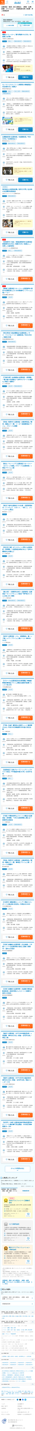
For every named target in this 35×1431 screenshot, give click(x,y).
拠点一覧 (3, 1406)
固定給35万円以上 (16, 1387)
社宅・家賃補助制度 (7, 1377)
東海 (13, 1316)
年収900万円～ (21, 1364)
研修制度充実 (6, 1304)
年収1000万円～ (29, 1364)
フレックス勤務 (29, 1371)
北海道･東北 (5, 1316)
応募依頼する (25, 279)
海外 (3, 1318)
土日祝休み (29, 1379)
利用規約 (20, 1406)
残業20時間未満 (6, 1379)
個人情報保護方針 (12, 1422)
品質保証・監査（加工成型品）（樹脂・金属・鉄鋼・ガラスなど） (16, 1298)
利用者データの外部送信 (24, 1414)
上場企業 (15, 1377)
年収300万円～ (5, 1362)
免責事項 (3, 1408)
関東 (10, 1316)
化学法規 (29, 1356)
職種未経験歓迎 (22, 1379)
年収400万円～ (13, 1362)
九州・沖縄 (30, 1316)
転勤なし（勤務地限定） (8, 1375)
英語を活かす (16, 1373)
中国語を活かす (21, 1377)
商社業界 (30, 1329)
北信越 (16, 1316)
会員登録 (2, 3)
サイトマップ (4, 1412)
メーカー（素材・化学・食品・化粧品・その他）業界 (14, 1329)
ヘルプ (3, 1404)
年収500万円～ (21, 1362)
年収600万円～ (29, 1362)
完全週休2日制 (14, 1379)
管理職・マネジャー (7, 1373)
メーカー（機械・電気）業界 (9, 1327)
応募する (25, 77)
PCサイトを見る (5, 1414)
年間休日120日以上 (20, 1371)
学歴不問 (22, 1373)
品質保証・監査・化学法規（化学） (15, 1392)
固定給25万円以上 (6, 1387)
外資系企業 (12, 1371)
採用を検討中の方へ (23, 1412)
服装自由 (17, 1375)
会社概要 (20, 1404)
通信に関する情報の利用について (25, 1409)
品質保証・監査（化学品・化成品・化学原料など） (14, 1356)
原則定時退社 (5, 1381)
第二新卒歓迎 (5, 1371)
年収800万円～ (13, 1364)
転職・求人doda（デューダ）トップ (9, 1391)
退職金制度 (28, 1377)
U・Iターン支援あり (21, 1381)
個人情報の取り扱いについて (15, 1420)
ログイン (7, 3)
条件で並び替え (29, 15)
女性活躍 (22, 1375)
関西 (20, 1316)
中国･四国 (24, 1316)
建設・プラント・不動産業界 (9, 1333)
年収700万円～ (5, 1364)
